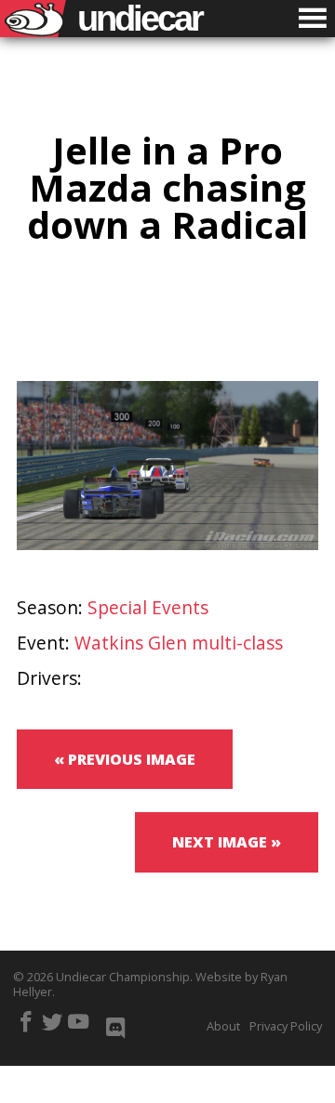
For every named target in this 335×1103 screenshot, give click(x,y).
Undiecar (139, 18)
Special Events (147, 607)
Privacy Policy (285, 1026)
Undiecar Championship (123, 976)
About (223, 1026)
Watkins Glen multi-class (178, 642)
